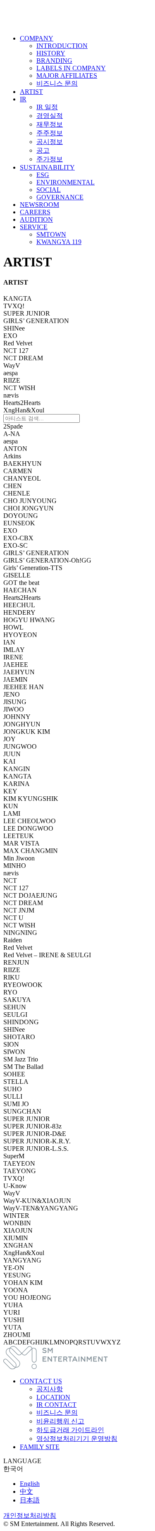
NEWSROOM (39, 204)
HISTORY (50, 53)
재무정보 (49, 124)
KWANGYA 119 (58, 241)
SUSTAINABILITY (47, 167)
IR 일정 (47, 106)
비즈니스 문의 (57, 83)
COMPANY (36, 38)
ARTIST (31, 91)
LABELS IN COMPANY (71, 68)
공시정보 (49, 141)
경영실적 (49, 115)
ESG (42, 174)
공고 (43, 150)
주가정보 (49, 159)
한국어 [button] (13, 1468)
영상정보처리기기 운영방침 (76, 1438)
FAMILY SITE (40, 1446)
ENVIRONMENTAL (65, 182)
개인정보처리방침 (29, 1515)
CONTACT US (41, 1381)
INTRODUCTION (62, 45)
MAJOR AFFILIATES (66, 75)
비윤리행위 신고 (60, 1421)
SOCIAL (48, 189)
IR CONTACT (56, 1404)
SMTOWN (51, 234)
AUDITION (36, 219)
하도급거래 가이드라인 (70, 1429)
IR (23, 99)
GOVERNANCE (59, 197)
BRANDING (54, 60)
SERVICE (34, 226)
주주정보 (49, 133)
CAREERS (35, 212)
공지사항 (49, 1388)
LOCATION (53, 1397)
